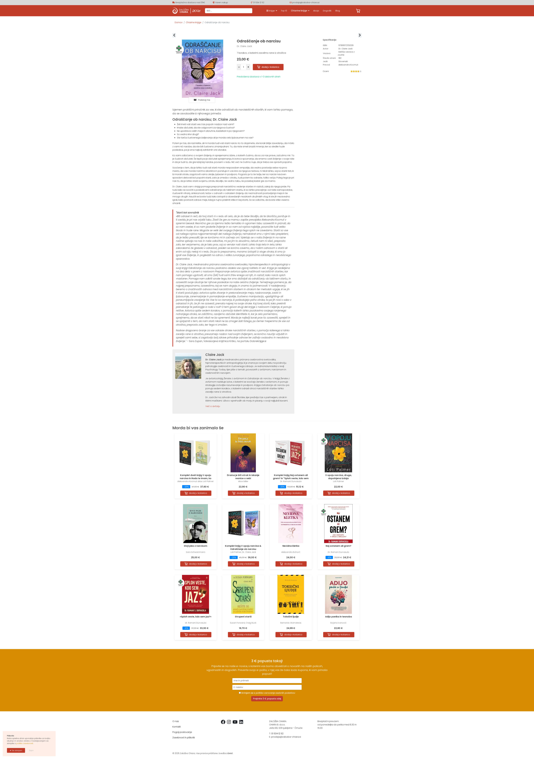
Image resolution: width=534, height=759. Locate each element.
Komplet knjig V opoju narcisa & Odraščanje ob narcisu (243, 547)
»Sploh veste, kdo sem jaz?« (195, 616)
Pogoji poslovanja (182, 732)
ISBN (325, 45)
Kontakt (176, 726)
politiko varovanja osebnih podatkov (275, 693)
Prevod (326, 64)
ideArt (230, 753)
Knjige (271, 10)
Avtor (325, 48)
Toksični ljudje (291, 616)
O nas (175, 721)
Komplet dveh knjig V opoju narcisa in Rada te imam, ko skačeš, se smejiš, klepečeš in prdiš (195, 478)
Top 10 (284, 10)
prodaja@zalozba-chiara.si (305, 2)
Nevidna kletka (290, 546)
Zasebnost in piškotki (183, 737)
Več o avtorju (212, 406)
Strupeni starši (243, 616)
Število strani (329, 58)
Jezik (325, 61)
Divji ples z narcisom (195, 546)
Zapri (31, 750)
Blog (337, 10)
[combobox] (228, 10)
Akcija (316, 10)
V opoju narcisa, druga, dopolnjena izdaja (338, 477)
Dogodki (327, 10)
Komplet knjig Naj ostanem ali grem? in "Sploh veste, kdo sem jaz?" (291, 478)
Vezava (326, 53)
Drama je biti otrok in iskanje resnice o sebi (243, 477)
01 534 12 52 (258, 2)
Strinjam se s (268, 693)
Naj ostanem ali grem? (338, 546)
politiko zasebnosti (24, 743)
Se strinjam (16, 750)
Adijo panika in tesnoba (338, 616)
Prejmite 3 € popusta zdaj (267, 698)
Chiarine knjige (299, 10)
